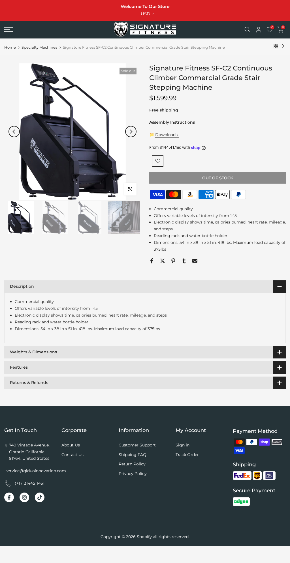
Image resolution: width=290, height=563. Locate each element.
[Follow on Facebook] (9, 497)
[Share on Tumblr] (184, 260)
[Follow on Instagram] (24, 497)
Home (10, 47)
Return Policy (132, 464)
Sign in (182, 445)
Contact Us (72, 454)
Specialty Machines (39, 47)
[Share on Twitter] (162, 260)
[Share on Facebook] (151, 260)
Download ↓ (167, 134)
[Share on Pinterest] (173, 260)
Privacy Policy (133, 473)
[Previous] (14, 131)
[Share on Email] (194, 260)
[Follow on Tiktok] (39, 497)
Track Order (187, 454)
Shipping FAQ (132, 454)
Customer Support (137, 445)
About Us (70, 445)
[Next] (131, 131)
